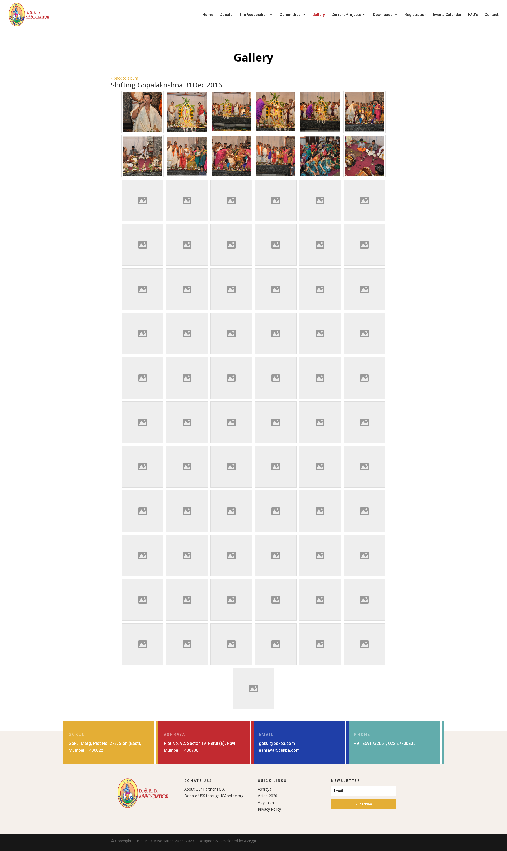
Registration (415, 15)
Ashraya (264, 789)
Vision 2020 (267, 795)
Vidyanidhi (266, 802)
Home (208, 15)
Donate (226, 15)
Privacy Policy (269, 809)
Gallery (318, 15)
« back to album (124, 78)
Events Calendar (447, 15)
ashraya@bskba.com (279, 750)
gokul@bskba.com (277, 743)
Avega (250, 840)
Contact (492, 15)
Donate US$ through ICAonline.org (213, 795)
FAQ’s (473, 15)
